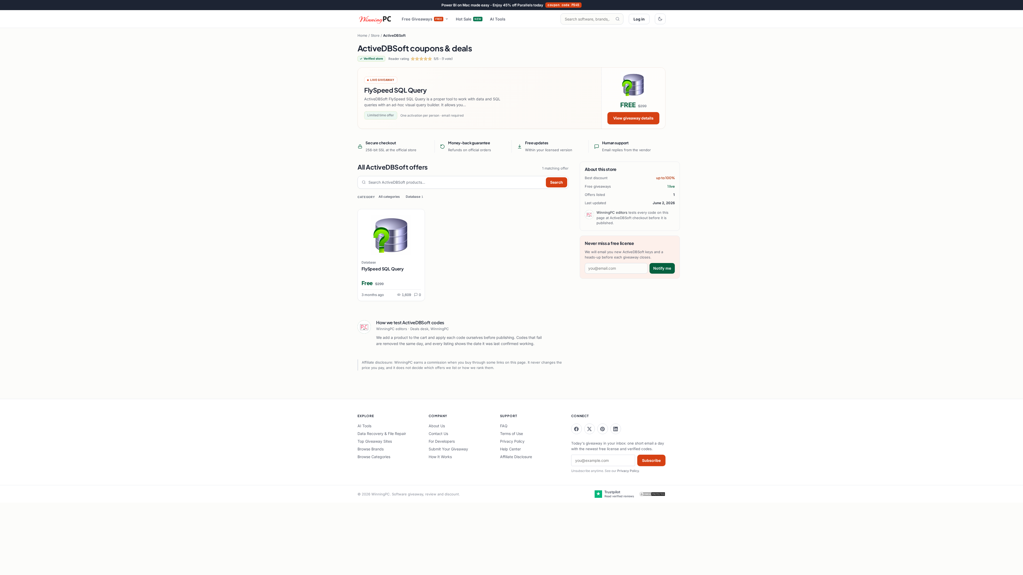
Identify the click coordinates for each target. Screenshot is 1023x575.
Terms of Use (511, 433)
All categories (389, 197)
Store (375, 35)
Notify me (662, 268)
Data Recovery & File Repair (382, 433)
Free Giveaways (422, 19)
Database (414, 197)
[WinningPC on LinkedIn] (615, 429)
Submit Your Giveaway (448, 449)
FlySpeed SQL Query (383, 269)
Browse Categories (374, 456)
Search (556, 182)
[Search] (618, 19)
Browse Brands (371, 449)
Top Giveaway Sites (375, 441)
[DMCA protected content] (652, 494)
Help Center (510, 449)
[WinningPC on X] (589, 429)
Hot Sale (468, 19)
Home (362, 35)
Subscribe (651, 460)
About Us (437, 426)
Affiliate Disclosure (516, 456)
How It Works (440, 456)
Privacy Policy (512, 441)
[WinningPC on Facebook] (576, 429)
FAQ (504, 426)
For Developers (442, 441)
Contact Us (438, 433)
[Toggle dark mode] (660, 19)
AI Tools (497, 19)
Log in (639, 19)
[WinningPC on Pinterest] (602, 429)
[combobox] (455, 182)
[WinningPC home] (375, 19)
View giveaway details (633, 118)
